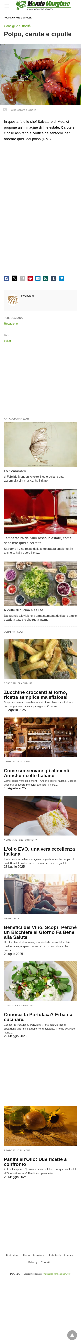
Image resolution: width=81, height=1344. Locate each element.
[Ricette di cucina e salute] (40, 584)
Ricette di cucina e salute (23, 610)
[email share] (22, 278)
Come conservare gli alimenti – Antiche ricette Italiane (38, 773)
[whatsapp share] (45, 278)
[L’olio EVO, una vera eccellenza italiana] (40, 816)
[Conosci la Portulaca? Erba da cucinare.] (40, 981)
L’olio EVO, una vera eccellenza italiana (39, 851)
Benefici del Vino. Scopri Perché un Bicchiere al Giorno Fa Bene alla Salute (40, 932)
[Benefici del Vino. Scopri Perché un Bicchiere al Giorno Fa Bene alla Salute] (40, 894)
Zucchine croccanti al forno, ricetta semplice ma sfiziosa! (36, 695)
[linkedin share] (37, 278)
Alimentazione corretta (21, 840)
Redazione (28, 295)
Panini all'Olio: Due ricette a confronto (35, 1162)
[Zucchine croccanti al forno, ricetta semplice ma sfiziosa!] (40, 659)
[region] (40, 177)
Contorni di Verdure (18, 683)
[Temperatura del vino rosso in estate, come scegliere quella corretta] (40, 511)
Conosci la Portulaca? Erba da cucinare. (38, 1017)
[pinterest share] (30, 278)
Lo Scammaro (15, 471)
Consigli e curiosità (17, 26)
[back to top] (72, 1335)
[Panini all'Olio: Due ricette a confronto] (40, 1126)
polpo (7, 340)
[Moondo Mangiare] (43, 6)
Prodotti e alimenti (17, 761)
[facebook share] (6, 278)
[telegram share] (61, 278)
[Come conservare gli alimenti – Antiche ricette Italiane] (40, 737)
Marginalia (11, 918)
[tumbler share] (53, 278)
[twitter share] (14, 278)
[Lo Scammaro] (40, 444)
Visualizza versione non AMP (57, 1274)
